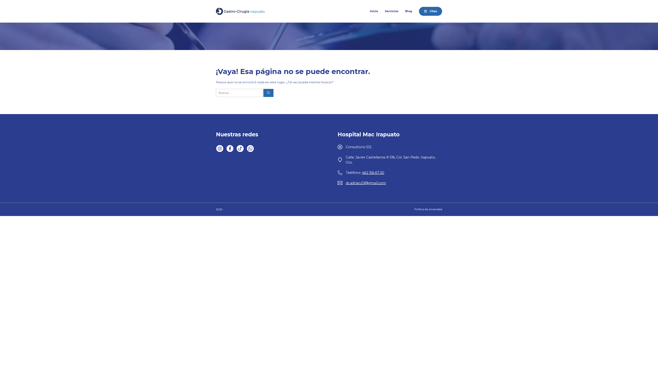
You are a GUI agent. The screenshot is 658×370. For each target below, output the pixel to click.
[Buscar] (268, 93)
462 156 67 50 (373, 173)
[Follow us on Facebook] (230, 148)
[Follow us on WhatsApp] (250, 148)
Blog (408, 11)
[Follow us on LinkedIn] (220, 148)
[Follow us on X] (240, 148)
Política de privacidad (428, 209)
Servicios (391, 11)
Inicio (374, 11)
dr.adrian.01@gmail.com (366, 183)
